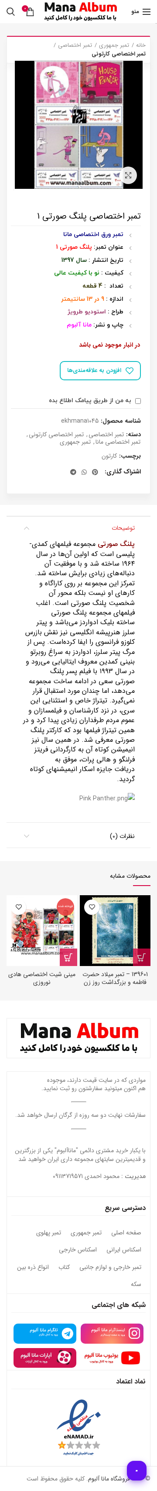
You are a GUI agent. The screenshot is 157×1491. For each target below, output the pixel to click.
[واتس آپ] (84, 472)
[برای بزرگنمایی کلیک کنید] (128, 175)
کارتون (109, 456)
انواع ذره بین (33, 1267)
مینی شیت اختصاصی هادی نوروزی (41, 978)
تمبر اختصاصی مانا (118, 442)
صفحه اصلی (126, 1233)
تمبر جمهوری (114, 45)
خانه (141, 45)
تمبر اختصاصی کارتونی (119, 54)
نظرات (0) (122, 836)
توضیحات (123, 528)
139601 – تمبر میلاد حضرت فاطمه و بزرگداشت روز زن (115, 978)
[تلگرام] (73, 472)
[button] (141, 957)
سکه (136, 1284)
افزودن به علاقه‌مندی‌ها (94, 370)
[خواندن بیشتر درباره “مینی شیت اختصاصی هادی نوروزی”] (68, 957)
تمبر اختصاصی (75, 45)
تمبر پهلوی (48, 1233)
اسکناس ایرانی (123, 1250)
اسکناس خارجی (78, 1250)
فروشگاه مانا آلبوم (109, 1479)
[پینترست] (95, 472)
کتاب (64, 1267)
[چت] (137, 1471)
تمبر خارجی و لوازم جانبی (110, 1267)
